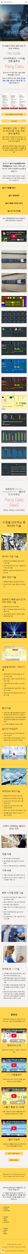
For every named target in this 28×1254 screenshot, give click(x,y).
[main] (14, 23)
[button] (2, 2)
